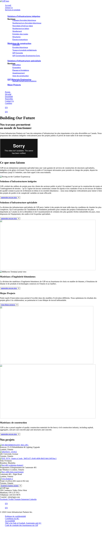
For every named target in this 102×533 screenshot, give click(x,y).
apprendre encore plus (9, 197)
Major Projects (14, 84)
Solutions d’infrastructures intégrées (23, 16)
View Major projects (8, 305)
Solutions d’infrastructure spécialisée (24, 60)
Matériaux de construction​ (19, 43)
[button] (53, 10)
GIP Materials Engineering (19, 79)
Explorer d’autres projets (10, 486)
